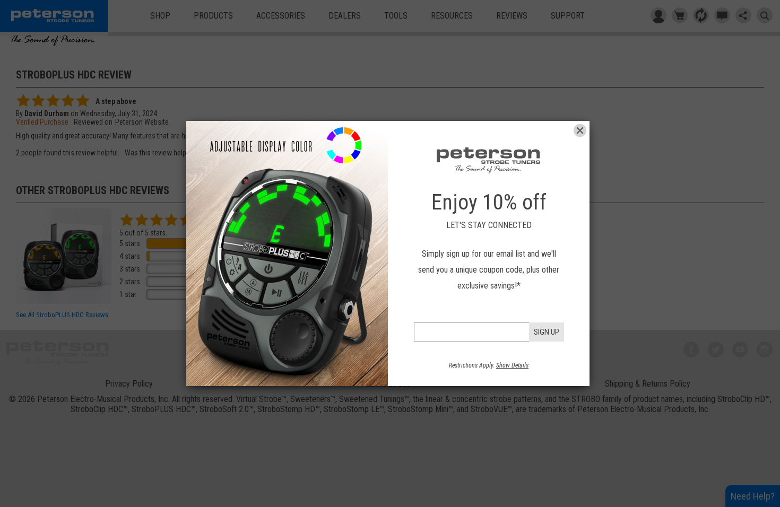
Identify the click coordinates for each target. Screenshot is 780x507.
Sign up (546, 332)
